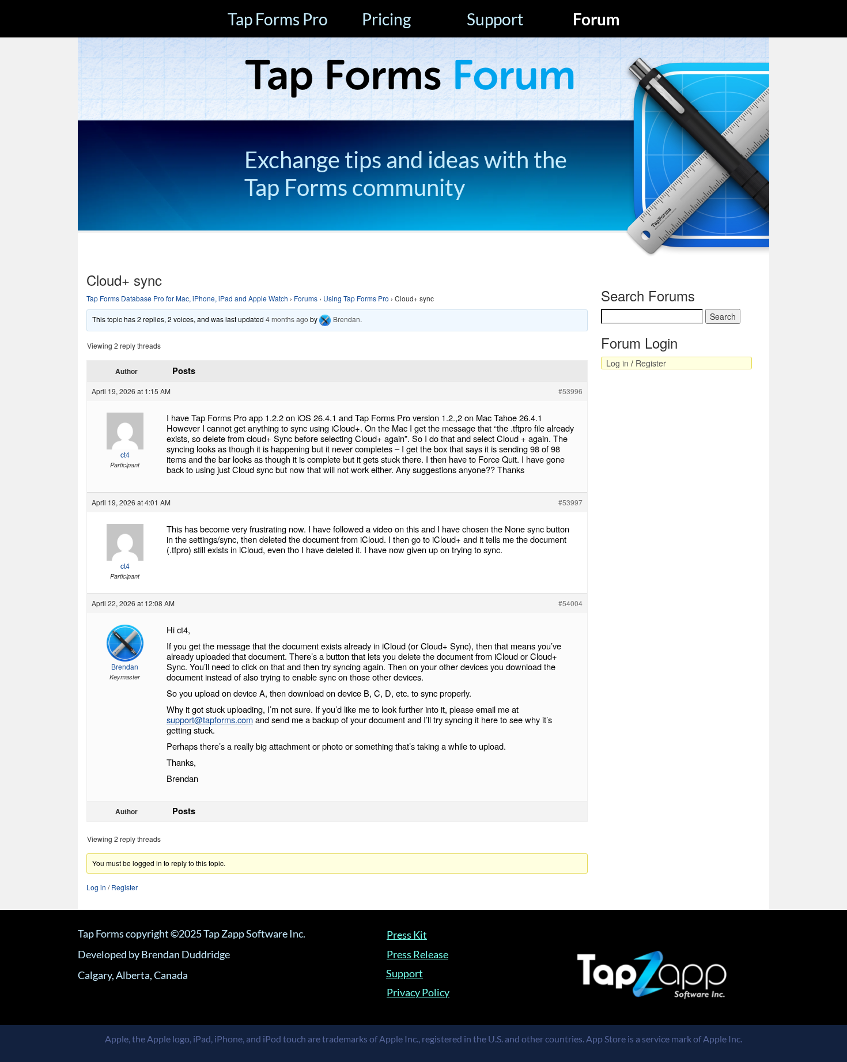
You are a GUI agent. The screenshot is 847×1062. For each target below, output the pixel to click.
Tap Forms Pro (278, 19)
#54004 (570, 603)
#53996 (570, 391)
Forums (305, 298)
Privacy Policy (418, 992)
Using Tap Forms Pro (356, 298)
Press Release (417, 954)
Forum (596, 19)
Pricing (386, 19)
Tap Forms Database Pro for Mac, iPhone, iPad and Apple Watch (187, 298)
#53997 (570, 502)
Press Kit (407, 934)
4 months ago (287, 319)
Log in (96, 887)
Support (495, 19)
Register (124, 887)
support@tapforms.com (210, 719)
